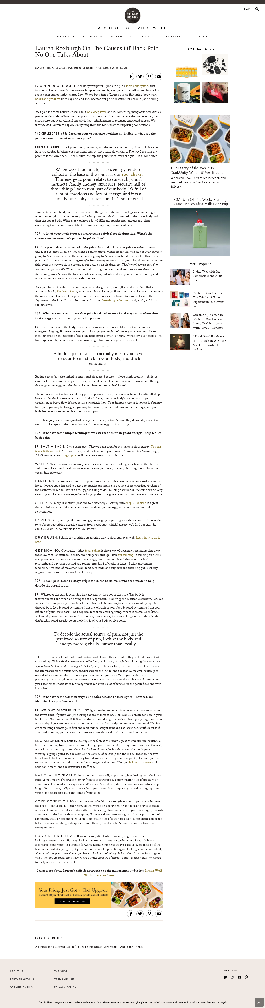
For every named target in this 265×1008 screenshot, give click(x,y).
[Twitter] (225, 976)
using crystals (69, 455)
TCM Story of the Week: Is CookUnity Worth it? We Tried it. (197, 170)
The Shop (199, 36)
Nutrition (92, 36)
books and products (47, 99)
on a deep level (96, 112)
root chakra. (133, 174)
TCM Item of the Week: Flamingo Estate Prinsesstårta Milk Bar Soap (200, 201)
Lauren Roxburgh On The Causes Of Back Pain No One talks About (97, 51)
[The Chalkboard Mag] (132, 15)
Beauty (147, 36)
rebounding (125, 555)
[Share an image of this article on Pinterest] (149, 76)
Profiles (66, 36)
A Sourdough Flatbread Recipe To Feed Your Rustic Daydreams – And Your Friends (89, 947)
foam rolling (93, 550)
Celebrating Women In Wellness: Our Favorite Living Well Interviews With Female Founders (208, 321)
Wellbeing (121, 36)
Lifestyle (172, 36)
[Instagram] (232, 976)
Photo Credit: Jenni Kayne (111, 67)
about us (16, 971)
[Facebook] (239, 976)
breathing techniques (115, 300)
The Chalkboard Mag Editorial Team (70, 67)
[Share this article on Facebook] (130, 76)
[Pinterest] (246, 976)
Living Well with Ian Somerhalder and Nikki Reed (208, 275)
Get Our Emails (21, 987)
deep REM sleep (135, 503)
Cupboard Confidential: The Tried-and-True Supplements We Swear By (208, 299)
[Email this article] (159, 76)
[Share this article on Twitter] (140, 76)
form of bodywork (137, 86)
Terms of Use (64, 979)
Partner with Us (22, 979)
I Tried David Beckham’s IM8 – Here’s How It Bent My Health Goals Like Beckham (209, 342)
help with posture (140, 762)
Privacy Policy (65, 987)
